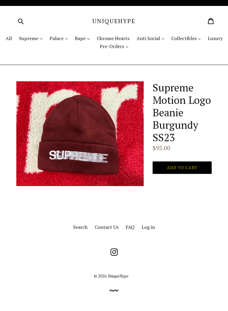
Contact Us (106, 227)
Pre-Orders (115, 46)
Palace (60, 38)
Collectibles (187, 38)
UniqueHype (113, 21)
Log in (148, 227)
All (9, 38)
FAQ (130, 227)
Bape (84, 38)
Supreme (32, 38)
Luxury (215, 38)
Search (80, 227)
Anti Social (152, 38)
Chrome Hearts (113, 38)
